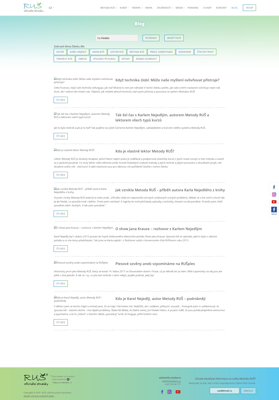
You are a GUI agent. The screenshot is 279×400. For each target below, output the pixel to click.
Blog (235, 7)
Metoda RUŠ (107, 7)
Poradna (193, 7)
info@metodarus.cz (171, 381)
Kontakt (221, 7)
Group (274, 214)
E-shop (207, 7)
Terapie (136, 7)
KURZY (123, 7)
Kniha (148, 7)
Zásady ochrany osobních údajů (39, 396)
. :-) (62, 382)
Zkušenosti (164, 7)
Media (179, 7)
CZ (50, 7)
